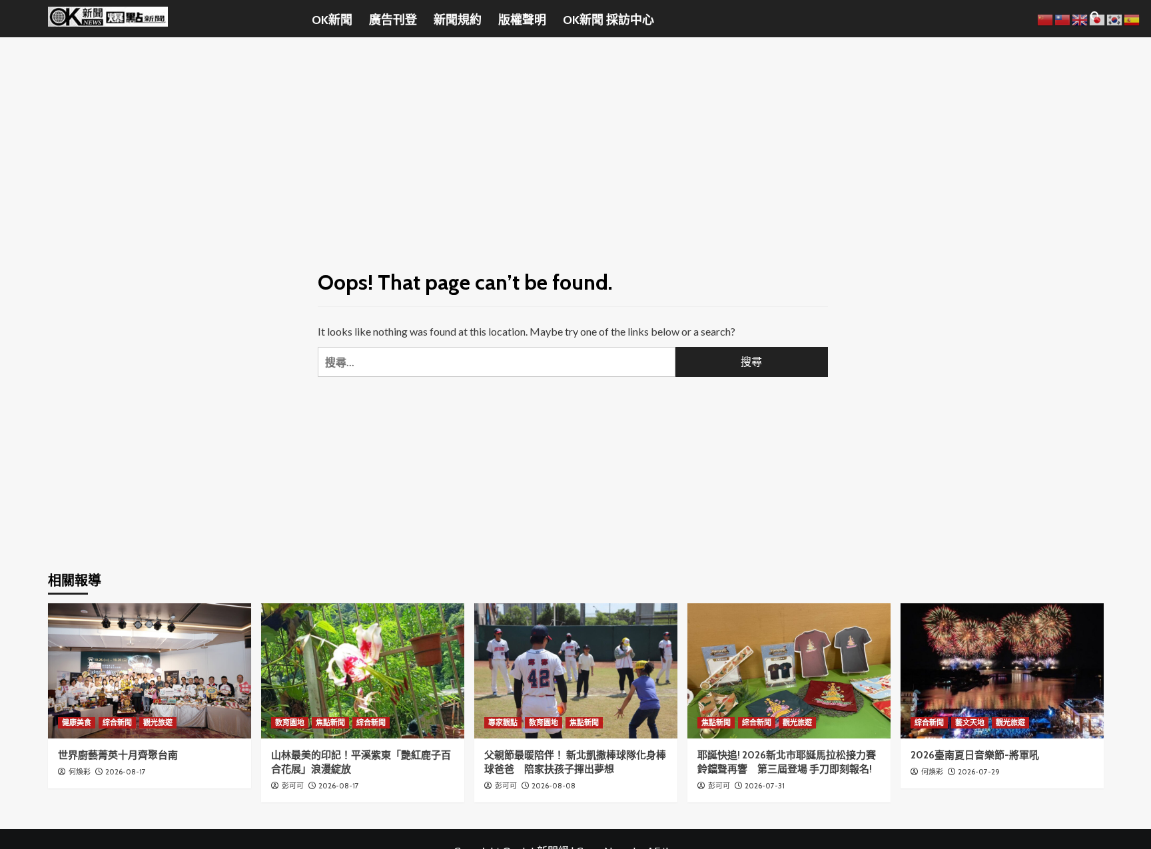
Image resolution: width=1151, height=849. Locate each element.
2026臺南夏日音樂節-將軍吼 (975, 755)
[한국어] (1115, 18)
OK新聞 (332, 20)
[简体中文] (1045, 18)
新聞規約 (458, 20)
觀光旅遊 (158, 722)
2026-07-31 (765, 785)
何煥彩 (80, 772)
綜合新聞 (117, 722)
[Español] (1132, 18)
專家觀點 (503, 722)
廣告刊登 (393, 20)
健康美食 (76, 722)
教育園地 (289, 722)
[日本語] (1097, 18)
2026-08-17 (125, 771)
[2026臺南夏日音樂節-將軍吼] (1002, 670)
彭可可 (293, 786)
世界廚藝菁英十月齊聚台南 (118, 755)
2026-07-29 (979, 771)
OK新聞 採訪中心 (608, 20)
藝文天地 (969, 722)
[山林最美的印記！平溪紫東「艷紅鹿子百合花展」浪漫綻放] (362, 670)
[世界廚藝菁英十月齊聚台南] (149, 670)
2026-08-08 (554, 785)
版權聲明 (522, 20)
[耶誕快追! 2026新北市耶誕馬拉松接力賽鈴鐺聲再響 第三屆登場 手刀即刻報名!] (789, 670)
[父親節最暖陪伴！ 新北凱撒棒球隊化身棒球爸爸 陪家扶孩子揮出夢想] (575, 670)
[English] (1080, 18)
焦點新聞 (330, 722)
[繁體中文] (1063, 18)
